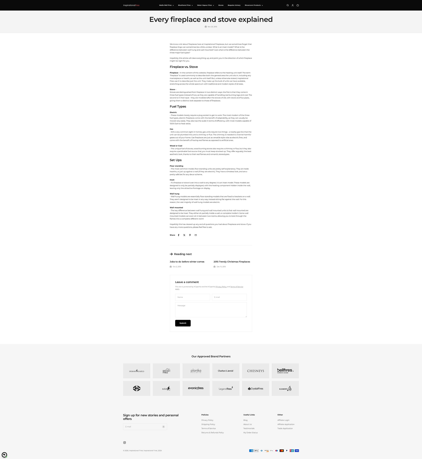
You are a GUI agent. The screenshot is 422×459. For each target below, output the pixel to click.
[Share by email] (196, 235)
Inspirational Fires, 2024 (153, 451)
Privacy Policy (221, 287)
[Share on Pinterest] (190, 235)
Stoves (220, 5)
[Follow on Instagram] (124, 442)
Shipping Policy (208, 424)
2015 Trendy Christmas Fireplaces (232, 261)
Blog (245, 420)
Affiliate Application (286, 424)
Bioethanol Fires (184, 5)
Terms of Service (236, 287)
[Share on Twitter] (184, 235)
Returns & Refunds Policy (212, 433)
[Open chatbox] (4, 454)
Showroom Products (253, 5)
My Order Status (250, 433)
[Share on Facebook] (178, 235)
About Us (247, 424)
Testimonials (248, 428)
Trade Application (285, 428)
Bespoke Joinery (234, 5)
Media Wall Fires (165, 5)
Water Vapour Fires (204, 5)
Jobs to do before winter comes (187, 261)
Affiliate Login (283, 420)
